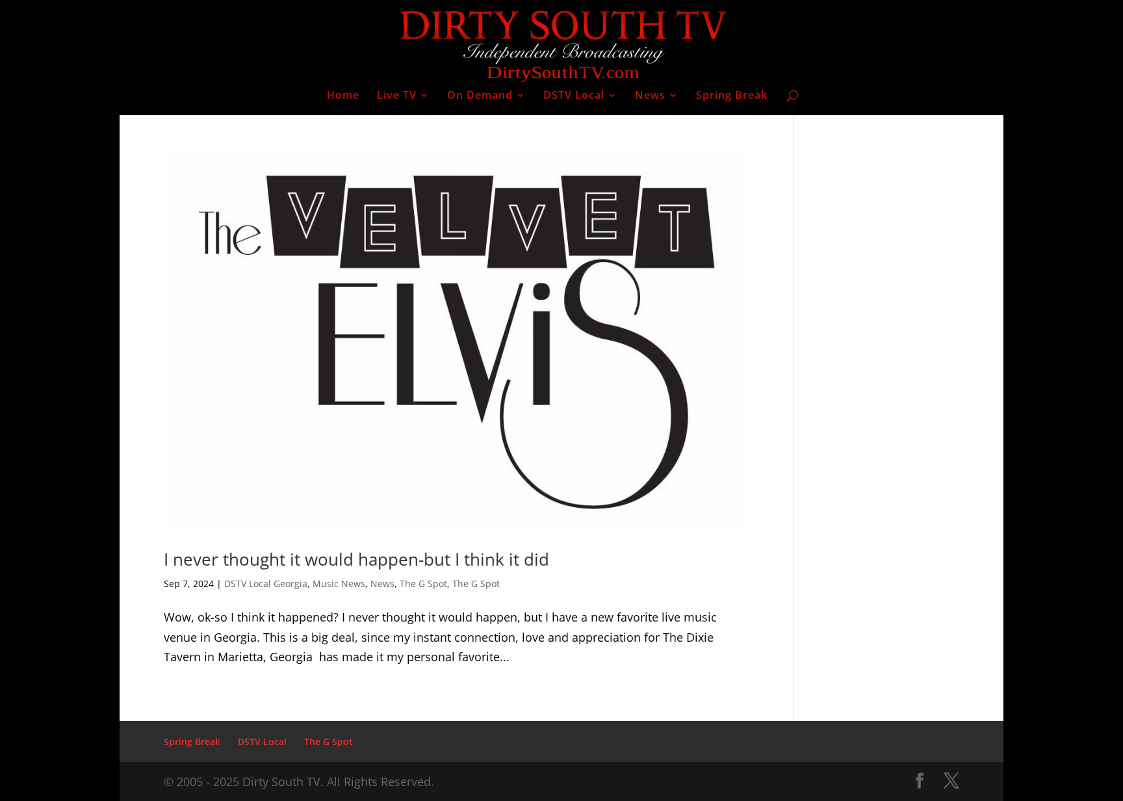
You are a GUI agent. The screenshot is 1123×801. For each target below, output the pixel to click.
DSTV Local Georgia (265, 583)
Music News (339, 583)
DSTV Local (573, 96)
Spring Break (732, 96)
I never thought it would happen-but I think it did (356, 559)
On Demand (480, 96)
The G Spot (423, 583)
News (650, 96)
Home (343, 96)
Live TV (397, 96)
